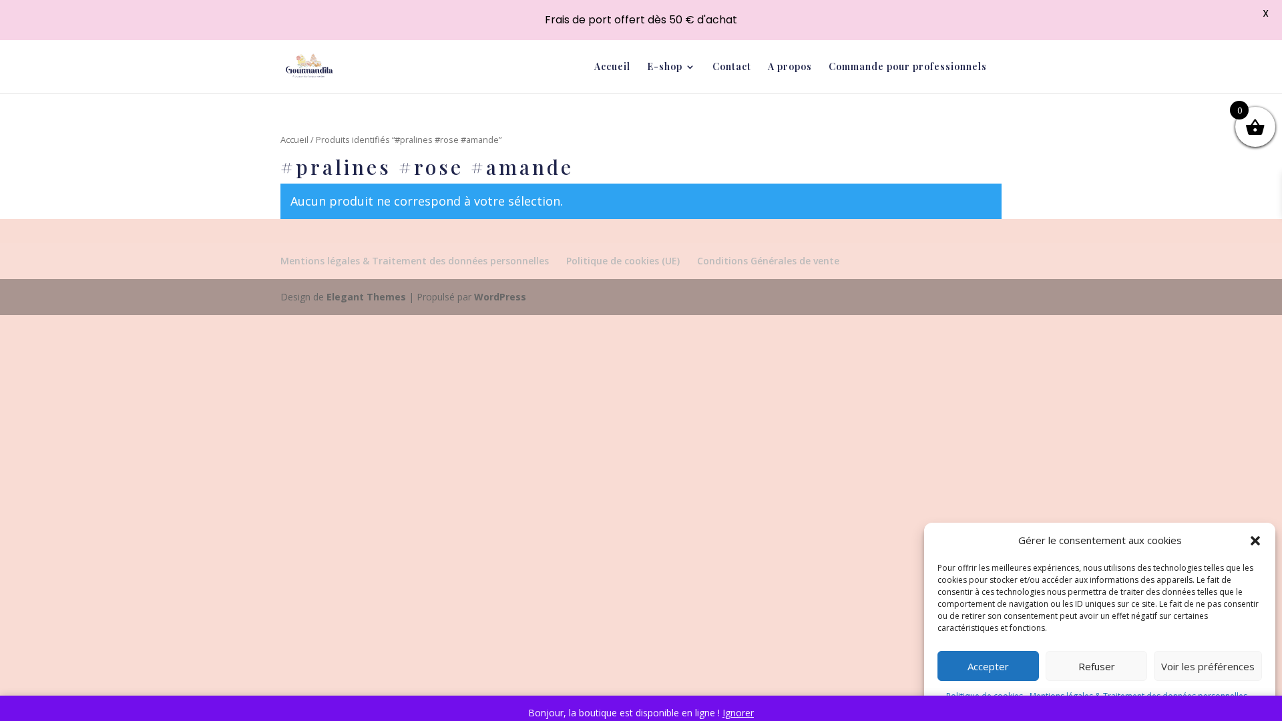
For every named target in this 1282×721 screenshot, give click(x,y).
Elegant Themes (366, 296)
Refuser (1096, 666)
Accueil (612, 67)
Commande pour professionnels (908, 67)
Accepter (988, 666)
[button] (1255, 540)
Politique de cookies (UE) (623, 260)
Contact (731, 67)
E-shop (664, 67)
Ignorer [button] (738, 712)
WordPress (500, 296)
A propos (790, 67)
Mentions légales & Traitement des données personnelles (414, 260)
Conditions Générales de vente (768, 260)
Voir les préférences (1208, 666)
